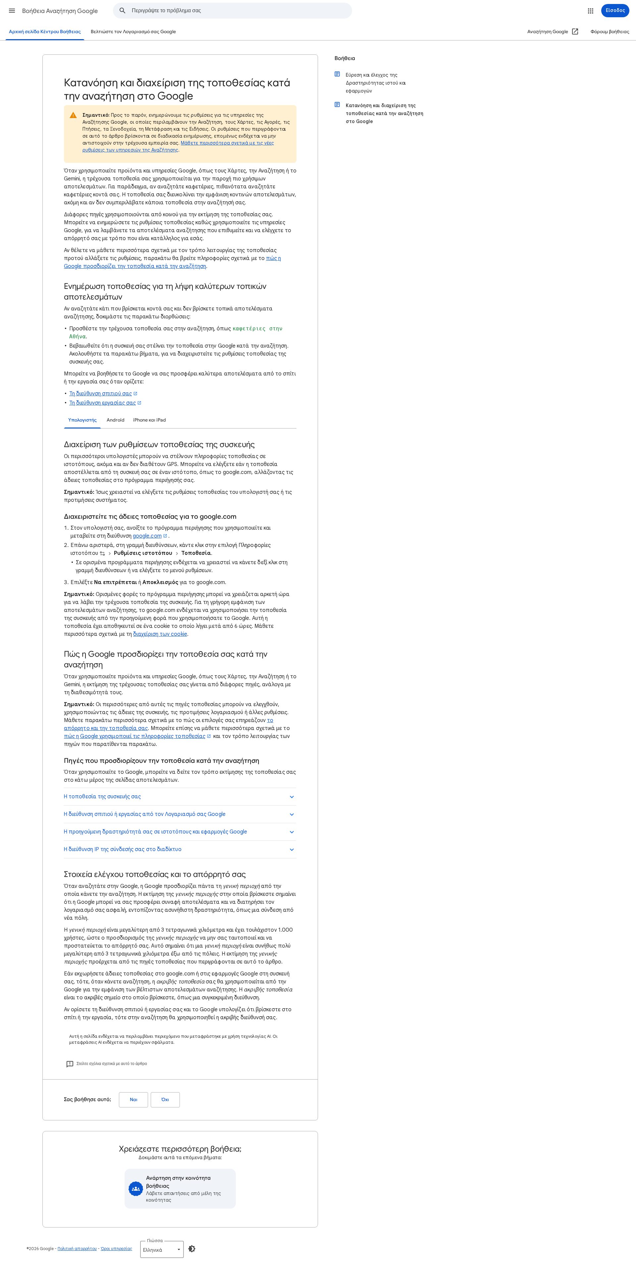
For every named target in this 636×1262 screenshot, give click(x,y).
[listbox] (162, 1249)
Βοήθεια (345, 58)
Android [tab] (116, 420)
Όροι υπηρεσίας (116, 1248)
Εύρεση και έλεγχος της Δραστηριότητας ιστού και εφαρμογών (376, 83)
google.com (147, 536)
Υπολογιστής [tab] (82, 420)
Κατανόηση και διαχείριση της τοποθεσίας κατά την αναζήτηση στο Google (384, 113)
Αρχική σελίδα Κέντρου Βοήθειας (45, 31)
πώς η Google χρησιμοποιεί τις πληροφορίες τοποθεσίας (134, 736)
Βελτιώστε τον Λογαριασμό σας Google (133, 31)
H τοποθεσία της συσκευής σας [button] (102, 796)
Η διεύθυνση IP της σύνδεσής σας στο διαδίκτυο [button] (123, 849)
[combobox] (242, 10)
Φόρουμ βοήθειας (610, 31)
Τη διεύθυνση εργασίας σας (102, 403)
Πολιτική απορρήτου (77, 1248)
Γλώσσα (155, 1240)
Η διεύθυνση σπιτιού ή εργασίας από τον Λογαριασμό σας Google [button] (145, 814)
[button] (12, 11)
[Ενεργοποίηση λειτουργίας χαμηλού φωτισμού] (192, 1249)
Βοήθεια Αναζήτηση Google (60, 11)
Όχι (165, 1099)
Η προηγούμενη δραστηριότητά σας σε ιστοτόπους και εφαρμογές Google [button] (155, 832)
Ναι (133, 1099)
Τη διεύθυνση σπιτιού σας (100, 393)
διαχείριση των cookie (160, 634)
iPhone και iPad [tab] (149, 420)
